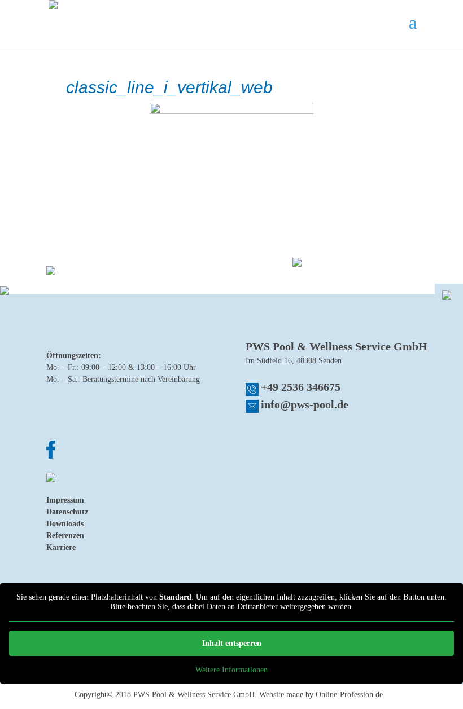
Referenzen (65, 535)
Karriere (61, 547)
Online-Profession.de (349, 694)
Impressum (65, 500)
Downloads (65, 523)
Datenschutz (67, 512)
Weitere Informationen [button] (231, 670)
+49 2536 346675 (300, 387)
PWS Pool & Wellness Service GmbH (194, 694)
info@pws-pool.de (304, 404)
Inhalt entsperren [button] (231, 643)
